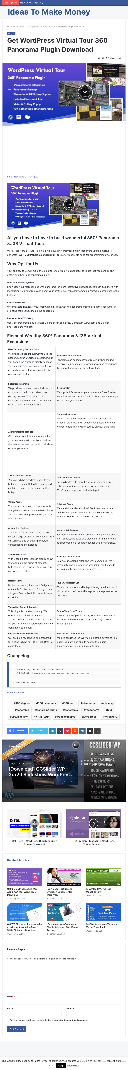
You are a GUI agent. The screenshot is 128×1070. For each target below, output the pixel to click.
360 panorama (47, 703)
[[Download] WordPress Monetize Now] (103, 877)
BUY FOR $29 (30, 176)
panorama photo (47, 709)
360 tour (69, 703)
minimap (108, 703)
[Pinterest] (67, 731)
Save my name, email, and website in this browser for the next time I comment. (49, 1020)
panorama (23, 709)
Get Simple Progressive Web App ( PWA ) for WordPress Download (22, 892)
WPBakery (110, 716)
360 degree (22, 703)
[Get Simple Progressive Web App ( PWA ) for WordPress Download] (24, 877)
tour (109, 709)
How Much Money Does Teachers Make (39, 2)
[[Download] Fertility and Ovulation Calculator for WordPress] (64, 877)
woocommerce (66, 716)
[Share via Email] (90, 731)
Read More (73, 1065)
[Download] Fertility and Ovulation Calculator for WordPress (59, 892)
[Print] (97, 731)
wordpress (89, 716)
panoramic (71, 709)
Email (10, 1008)
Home (12, 26)
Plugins (20, 26)
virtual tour (42, 716)
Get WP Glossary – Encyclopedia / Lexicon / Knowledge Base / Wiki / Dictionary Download (24, 927)
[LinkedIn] (52, 731)
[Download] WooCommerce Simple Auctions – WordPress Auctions (62, 927)
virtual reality (20, 716)
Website (70, 1008)
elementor (88, 703)
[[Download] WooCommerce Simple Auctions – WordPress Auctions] (64, 912)
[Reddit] (75, 731)
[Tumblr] (60, 731)
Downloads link (15, 692)
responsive (92, 709)
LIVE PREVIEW (15, 176)
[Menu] (3, 12)
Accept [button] (60, 1065)
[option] (64, 771)
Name (11, 996)
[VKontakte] (82, 731)
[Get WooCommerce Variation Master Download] (103, 912)
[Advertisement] (64, 153)
